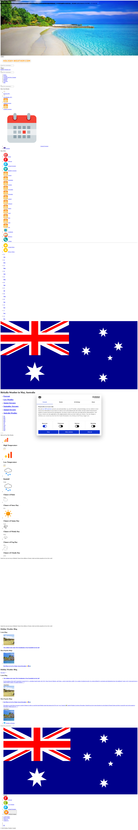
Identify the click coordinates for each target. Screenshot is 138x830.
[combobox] (7, 65)
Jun (4, 422)
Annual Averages (9, 410)
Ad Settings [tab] (77, 402)
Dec (4, 430)
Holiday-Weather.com (5, 69)
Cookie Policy (6, 816)
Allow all (90, 432)
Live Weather (8, 400)
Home (4, 74)
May (4, 82)
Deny (48, 432)
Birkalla (5, 80)
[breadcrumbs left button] (1, 85)
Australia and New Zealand (9, 77)
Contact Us (6, 820)
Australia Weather (10, 413)
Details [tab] (61, 402)
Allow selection (69, 432)
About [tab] (93, 402)
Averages (5, 81)
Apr (4, 420)
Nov (4, 429)
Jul (4, 423)
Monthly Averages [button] (12, 170)
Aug (4, 425)
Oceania (5, 76)
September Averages (10, 406)
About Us (5, 819)
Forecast (6, 396)
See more (3, 672)
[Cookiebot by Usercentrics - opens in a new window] (93, 397)
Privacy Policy (6, 818)
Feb (4, 417)
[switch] (61, 426)
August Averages (9, 403)
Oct (4, 427)
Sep (4, 426)
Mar (4, 418)
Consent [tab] (45, 402)
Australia (5, 78)
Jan (4, 416)
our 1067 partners (47, 409)
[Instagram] (70, 825)
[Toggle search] (1, 71)
